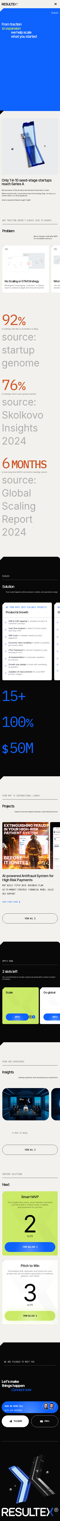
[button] (55, 4)
